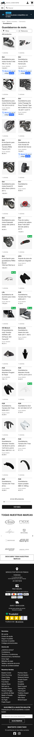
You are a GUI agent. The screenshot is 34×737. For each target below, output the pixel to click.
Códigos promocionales (9, 643)
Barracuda (22, 328)
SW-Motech (6, 328)
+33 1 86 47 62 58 (17, 581)
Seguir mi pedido (7, 639)
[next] (32, 536)
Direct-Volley (6, 677)
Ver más (17, 507)
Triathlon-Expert (23, 693)
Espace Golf (6, 679)
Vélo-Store (21, 697)
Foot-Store (5, 682)
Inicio (3, 21)
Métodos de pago (7, 661)
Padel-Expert (6, 702)
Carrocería (22, 21)
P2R (19, 292)
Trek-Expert (21, 691)
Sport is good (22, 686)
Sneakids (21, 684)
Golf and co (5, 686)
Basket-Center (6, 673)
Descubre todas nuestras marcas (17, 557)
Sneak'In (21, 682)
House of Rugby (7, 691)
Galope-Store (6, 684)
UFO (19, 256)
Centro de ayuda (7, 636)
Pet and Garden (23, 675)
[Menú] (2, 8)
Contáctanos (17, 575)
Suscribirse (17, 721)
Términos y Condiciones (10, 654)
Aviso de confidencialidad (10, 665)
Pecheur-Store (22, 673)
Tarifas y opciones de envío (11, 663)
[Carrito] (32, 2)
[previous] (1, 536)
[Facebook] (14, 734)
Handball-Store (7, 688)
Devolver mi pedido (8, 641)
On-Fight (4, 700)
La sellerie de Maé (8, 693)
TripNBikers (22, 695)
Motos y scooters (12, 21)
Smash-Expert (22, 679)
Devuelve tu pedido (17, 610)
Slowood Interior (23, 677)
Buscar (10, 8)
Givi (3, 57)
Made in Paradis (7, 695)
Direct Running (7, 675)
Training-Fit (21, 688)
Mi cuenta (5, 634)
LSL (3, 292)
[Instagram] (19, 734)
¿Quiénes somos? (8, 650)
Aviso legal (5, 659)
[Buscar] (7, 8)
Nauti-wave (5, 697)
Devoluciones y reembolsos (11, 656)
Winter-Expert (22, 700)
